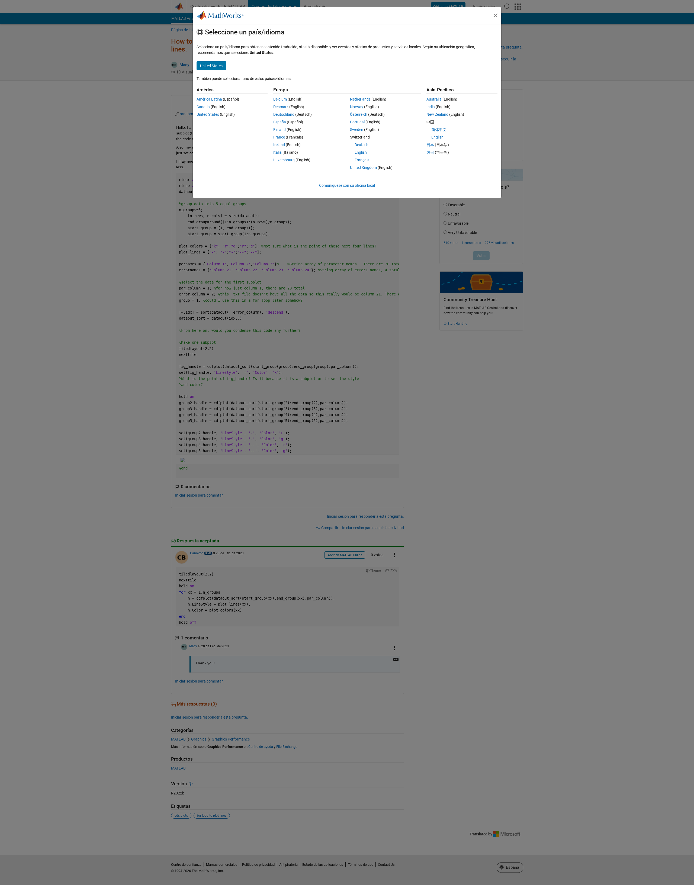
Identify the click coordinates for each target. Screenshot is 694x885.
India (430, 107)
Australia (434, 99)
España (279, 122)
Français (362, 160)
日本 (430, 145)
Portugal (357, 122)
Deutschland (283, 114)
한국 (430, 152)
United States (208, 114)
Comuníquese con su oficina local (347, 185)
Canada (203, 107)
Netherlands (360, 99)
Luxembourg (284, 160)
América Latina (209, 99)
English (361, 152)
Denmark (280, 107)
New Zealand (437, 114)
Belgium (280, 99)
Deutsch (361, 145)
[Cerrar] (495, 15)
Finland (279, 129)
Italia (277, 152)
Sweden (356, 129)
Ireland (279, 145)
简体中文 (438, 129)
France (279, 137)
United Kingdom (363, 167)
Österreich (358, 114)
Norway (356, 107)
